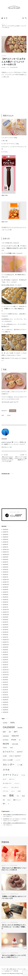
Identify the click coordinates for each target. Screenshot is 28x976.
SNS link (16, 971)
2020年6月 (5, 707)
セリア (4, 779)
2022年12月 (6, 639)
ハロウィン (5, 787)
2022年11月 (6, 642)
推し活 (9, 800)
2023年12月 (6, 609)
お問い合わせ (12, 969)
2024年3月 (5, 602)
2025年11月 (6, 552)
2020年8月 (5, 702)
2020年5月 (5, 709)
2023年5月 (5, 627)
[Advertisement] (14, 95)
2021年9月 (5, 677)
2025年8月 (5, 559)
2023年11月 (6, 612)
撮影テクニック (17, 800)
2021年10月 (6, 674)
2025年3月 (5, 572)
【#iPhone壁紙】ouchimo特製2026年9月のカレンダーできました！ (14, 815)
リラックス (5, 791)
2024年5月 (5, 597)
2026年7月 (5, 532)
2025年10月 (6, 554)
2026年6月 (5, 534)
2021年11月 (5, 672)
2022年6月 (5, 654)
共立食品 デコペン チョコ (9, 227)
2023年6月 (5, 624)
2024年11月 (6, 582)
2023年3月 (5, 632)
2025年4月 (5, 569)
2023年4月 (5, 629)
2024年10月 (6, 584)
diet (4, 732)
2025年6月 (5, 564)
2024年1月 (5, 607)
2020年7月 (5, 704)
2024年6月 (5, 594)
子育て (18, 795)
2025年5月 (5, 567)
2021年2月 (5, 694)
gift (16, 732)
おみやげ (19, 752)
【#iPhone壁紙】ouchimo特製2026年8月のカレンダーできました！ (14, 823)
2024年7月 (5, 592)
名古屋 (19, 791)
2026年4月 (5, 539)
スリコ (23, 775)
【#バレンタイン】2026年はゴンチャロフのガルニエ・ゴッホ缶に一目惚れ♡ (14, 927)
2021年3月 (5, 692)
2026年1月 (5, 547)
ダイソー (11, 779)
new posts (6, 811)
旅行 (4, 803)
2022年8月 (5, 649)
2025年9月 (5, 557)
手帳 (4, 800)
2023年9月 (5, 617)
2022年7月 (5, 652)
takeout (5, 747)
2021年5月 (5, 687)
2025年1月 (5, 577)
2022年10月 (6, 644)
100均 (12, 723)
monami (3, 67)
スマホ (6, 769)
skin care (15, 744)
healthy (15, 736)
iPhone (13, 740)
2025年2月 (5, 574)
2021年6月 (5, 684)
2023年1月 (5, 637)
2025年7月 (5, 562)
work (11, 747)
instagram (5, 739)
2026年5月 (5, 537)
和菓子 (4, 796)
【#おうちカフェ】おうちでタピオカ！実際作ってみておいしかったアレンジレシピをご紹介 (8, 458)
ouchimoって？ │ (9, 971)
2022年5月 (5, 657)
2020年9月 (5, 699)
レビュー (13, 791)
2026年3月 (5, 542)
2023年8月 (5, 619)
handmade (6, 736)
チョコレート (7, 783)
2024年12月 (6, 579)
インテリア (17, 760)
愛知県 (23, 795)
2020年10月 (6, 697)
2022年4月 (5, 659)
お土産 (5, 756)
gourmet (4, 55)
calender (9, 727)
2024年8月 (5, 589)
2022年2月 (5, 664)
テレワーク (17, 783)
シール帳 (19, 765)
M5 (19, 739)
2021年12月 (6, 669)
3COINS (5, 723)
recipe (9, 415)
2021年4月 (5, 689)
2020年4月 (5, 712)
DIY (10, 732)
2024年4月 (5, 599)
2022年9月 (5, 647)
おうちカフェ (8, 751)
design (20, 727)
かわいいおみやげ (15, 756)
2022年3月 (5, 662)
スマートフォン (11, 774)
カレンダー (8, 764)
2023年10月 (6, 614)
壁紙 (11, 795)
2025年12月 (6, 549)
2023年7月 (5, 622)
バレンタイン (15, 787)
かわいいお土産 (8, 760)
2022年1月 (5, 667)
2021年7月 (5, 682)
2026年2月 (5, 544)
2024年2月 (5, 604)
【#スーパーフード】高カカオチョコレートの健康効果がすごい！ (20, 457)
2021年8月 (5, 679)
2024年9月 (5, 587)
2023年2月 (5, 634)
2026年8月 (5, 529)
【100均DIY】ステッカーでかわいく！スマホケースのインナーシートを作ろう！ (14, 819)
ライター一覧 (5, 969)
